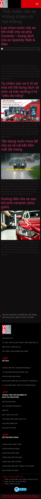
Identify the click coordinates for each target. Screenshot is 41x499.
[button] (37, 4)
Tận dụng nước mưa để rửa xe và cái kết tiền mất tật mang (19, 145)
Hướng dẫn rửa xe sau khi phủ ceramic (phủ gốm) (18, 203)
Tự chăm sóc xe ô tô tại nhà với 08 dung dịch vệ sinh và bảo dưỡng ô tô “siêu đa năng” (20, 89)
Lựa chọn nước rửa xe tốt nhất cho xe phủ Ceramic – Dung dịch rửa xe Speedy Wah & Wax (18, 36)
